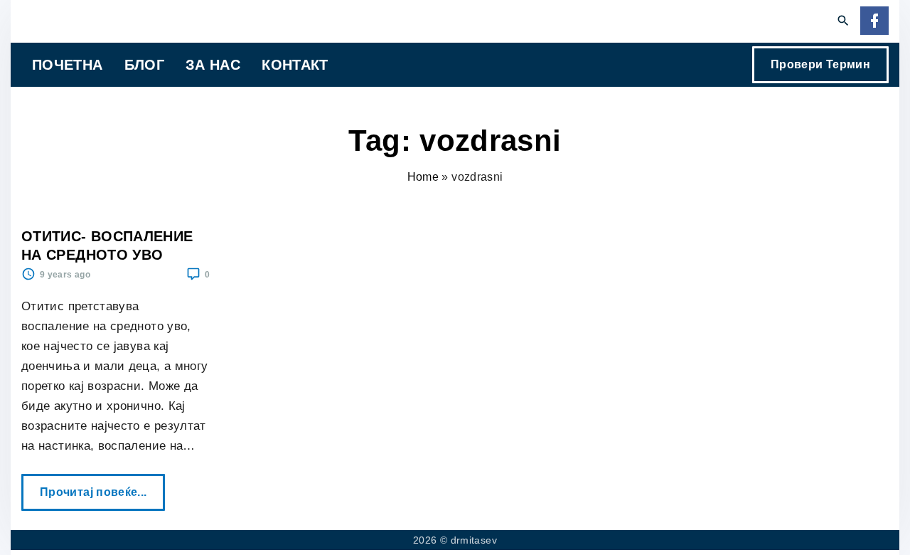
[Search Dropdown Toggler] (843, 21)
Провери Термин (820, 64)
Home (423, 177)
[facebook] (874, 21)
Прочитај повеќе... (97, 486)
